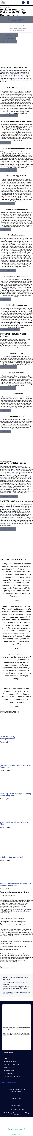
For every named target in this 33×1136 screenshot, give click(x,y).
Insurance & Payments (12, 1077)
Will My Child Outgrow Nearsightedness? (9, 738)
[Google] (26, 1042)
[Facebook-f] (7, 1042)
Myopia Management (11, 1061)
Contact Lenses (10, 1058)
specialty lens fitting (6, 515)
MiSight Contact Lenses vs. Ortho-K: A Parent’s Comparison (15, 884)
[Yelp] (16, 1047)
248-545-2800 (16, 1098)
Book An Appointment (9, 1082)
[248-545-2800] (16, 1095)
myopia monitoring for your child (10, 519)
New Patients (9, 1074)
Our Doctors (9, 1068)
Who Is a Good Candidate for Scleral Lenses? (15, 983)
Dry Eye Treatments (12, 1064)
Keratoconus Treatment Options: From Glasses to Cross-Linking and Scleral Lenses (16, 988)
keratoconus (7, 73)
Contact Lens (19, 78)
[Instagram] (13, 1042)
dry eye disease (16, 73)
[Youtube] (20, 1042)
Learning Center (10, 1071)
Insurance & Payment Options (18, 909)
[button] (31, 2)
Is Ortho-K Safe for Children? (11, 857)
